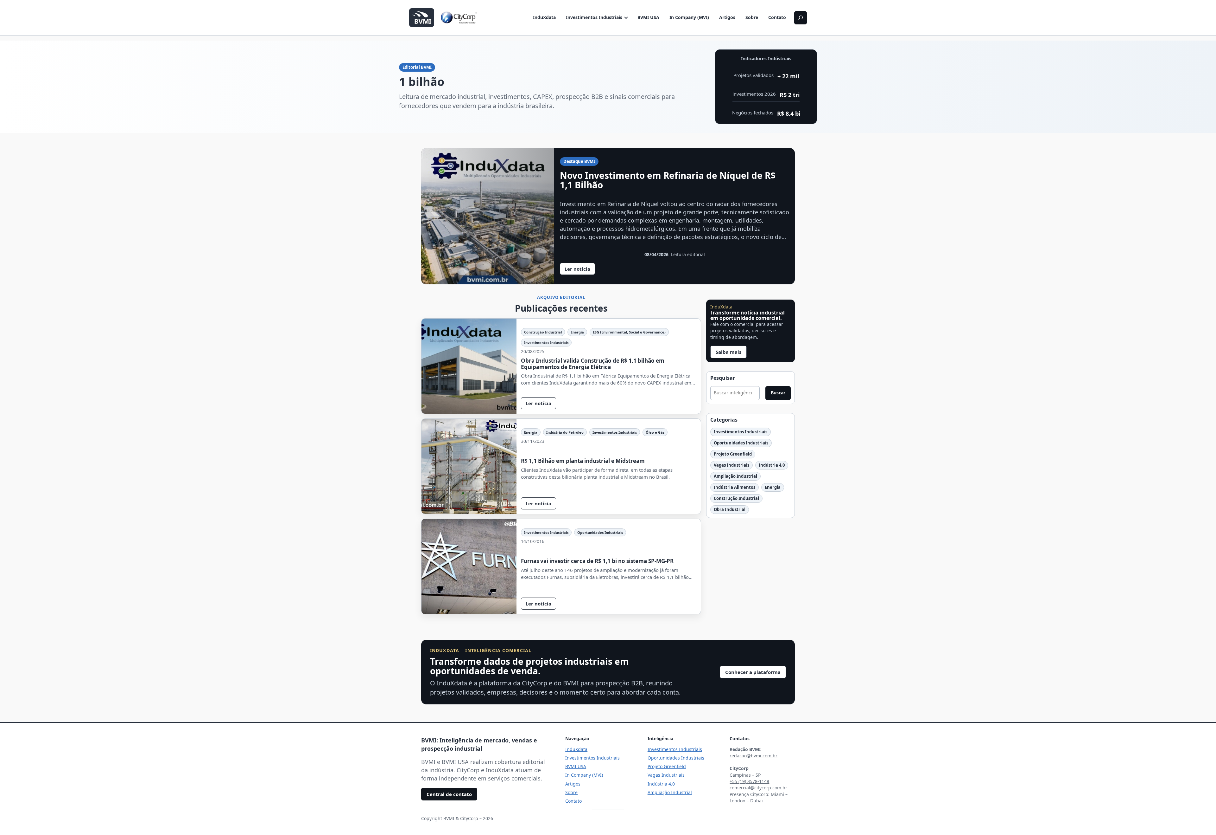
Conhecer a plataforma (753, 672)
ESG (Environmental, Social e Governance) (629, 332)
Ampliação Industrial (735, 476)
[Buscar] (800, 17)
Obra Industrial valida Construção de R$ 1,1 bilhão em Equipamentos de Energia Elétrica (592, 364)
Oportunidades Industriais (600, 532)
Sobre (751, 17)
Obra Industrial (729, 509)
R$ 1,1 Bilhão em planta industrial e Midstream (583, 461)
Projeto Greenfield (733, 454)
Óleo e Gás (655, 432)
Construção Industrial (543, 332)
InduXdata (544, 17)
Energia (577, 332)
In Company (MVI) (689, 17)
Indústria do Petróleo (565, 432)
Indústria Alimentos (734, 487)
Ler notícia (580, 270)
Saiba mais (728, 352)
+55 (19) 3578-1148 (749, 781)
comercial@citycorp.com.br (758, 788)
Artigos (727, 17)
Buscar (778, 393)
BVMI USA (648, 17)
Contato (777, 17)
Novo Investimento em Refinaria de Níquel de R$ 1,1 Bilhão (668, 180)
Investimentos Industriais (594, 17)
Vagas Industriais (731, 465)
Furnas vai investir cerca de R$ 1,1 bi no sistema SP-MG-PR (597, 561)
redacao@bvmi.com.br (753, 756)
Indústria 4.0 (772, 465)
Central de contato (449, 794)
